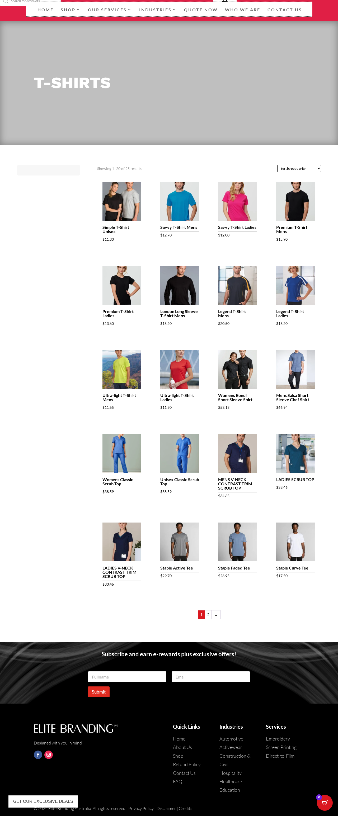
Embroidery (278, 739)
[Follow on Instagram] (48, 755)
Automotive (231, 739)
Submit (99, 692)
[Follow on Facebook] (38, 755)
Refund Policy (187, 764)
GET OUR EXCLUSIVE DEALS (43, 801)
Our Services (107, 9)
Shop (68, 9)
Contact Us (284, 9)
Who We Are (242, 9)
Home (45, 9)
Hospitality (230, 773)
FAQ (177, 781)
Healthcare (230, 781)
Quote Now (201, 9)
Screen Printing (281, 747)
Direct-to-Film (280, 756)
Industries (155, 9)
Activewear (230, 747)
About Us (182, 747)
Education (229, 790)
